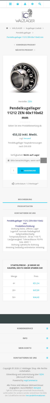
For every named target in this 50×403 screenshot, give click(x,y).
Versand (27, 138)
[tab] (25, 199)
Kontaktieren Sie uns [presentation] (25, 213)
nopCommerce (30, 380)
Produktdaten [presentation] (25, 206)
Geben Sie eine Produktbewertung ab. (25, 125)
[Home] (7, 28)
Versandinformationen (35, 395)
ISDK (41, 374)
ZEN (30, 101)
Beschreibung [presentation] (25, 199)
